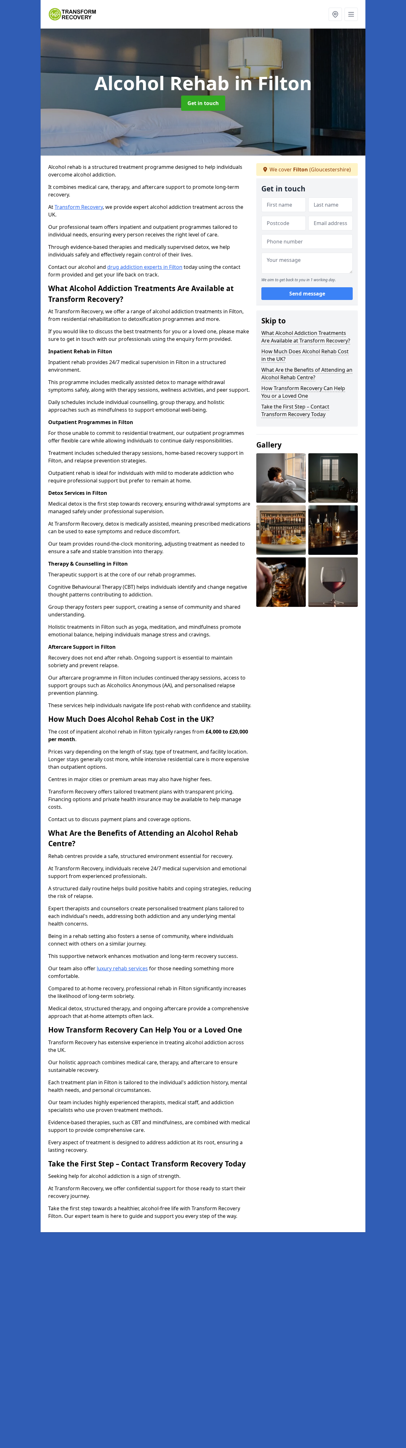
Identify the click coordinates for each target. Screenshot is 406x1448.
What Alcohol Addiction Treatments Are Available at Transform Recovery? (305, 336)
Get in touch (203, 103)
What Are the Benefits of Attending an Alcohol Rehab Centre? (306, 373)
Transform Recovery (79, 206)
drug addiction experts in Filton (144, 266)
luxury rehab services (122, 968)
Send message (307, 293)
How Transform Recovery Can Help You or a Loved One (303, 392)
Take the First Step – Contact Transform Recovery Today (295, 410)
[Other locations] (335, 14)
